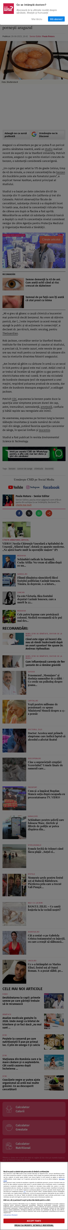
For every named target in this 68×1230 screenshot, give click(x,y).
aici (24, 1191)
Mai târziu (37, 19)
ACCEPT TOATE (34, 1221)
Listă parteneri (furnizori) (10, 1215)
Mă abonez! (56, 19)
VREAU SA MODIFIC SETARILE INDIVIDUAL (34, 1225)
